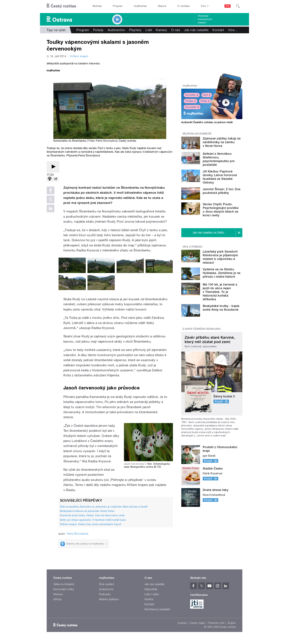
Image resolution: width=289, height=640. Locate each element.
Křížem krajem (79, 56)
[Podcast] (50, 179)
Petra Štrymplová (106, 140)
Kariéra (148, 599)
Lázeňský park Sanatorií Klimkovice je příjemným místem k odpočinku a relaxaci (220, 257)
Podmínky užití (216, 623)
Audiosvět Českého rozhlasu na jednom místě (207, 122)
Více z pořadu (193, 246)
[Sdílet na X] (50, 199)
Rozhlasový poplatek (157, 609)
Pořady (98, 30)
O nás (175, 30)
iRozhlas (97, 6)
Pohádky (189, 101)
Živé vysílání (190, 107)
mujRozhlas (140, 6)
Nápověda (150, 589)
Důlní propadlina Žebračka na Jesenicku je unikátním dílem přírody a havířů (104, 506)
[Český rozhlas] (61, 6)
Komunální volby (63, 589)
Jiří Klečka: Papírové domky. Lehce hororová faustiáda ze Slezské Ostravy (220, 177)
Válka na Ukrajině (63, 584)
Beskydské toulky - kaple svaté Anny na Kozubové (221, 307)
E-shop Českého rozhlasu (202, 328)
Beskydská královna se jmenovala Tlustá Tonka (87, 511)
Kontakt (218, 30)
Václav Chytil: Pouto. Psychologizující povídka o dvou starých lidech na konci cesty (221, 209)
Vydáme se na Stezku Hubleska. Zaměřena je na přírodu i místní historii (221, 272)
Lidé (149, 30)
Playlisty (135, 30)
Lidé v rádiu (151, 594)
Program (117, 6)
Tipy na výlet (56, 30)
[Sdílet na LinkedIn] (50, 208)
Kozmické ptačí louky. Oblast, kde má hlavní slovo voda (92, 515)
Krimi (205, 95)
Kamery (202, 23)
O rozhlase (183, 6)
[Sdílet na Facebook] (50, 190)
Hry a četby (190, 95)
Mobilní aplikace (109, 599)
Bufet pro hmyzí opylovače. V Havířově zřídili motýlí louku (93, 520)
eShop (57, 599)
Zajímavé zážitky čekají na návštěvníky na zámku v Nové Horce (221, 142)
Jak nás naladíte (196, 30)
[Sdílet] (56, 179)
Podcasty (105, 594)
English (232, 623)
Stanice (162, 6)
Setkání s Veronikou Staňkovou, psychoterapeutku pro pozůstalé (219, 159)
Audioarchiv (205, 19)
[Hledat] (237, 6)
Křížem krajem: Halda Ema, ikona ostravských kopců (90, 524)
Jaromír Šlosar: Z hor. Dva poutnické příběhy (221, 191)
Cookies (181, 623)
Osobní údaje (197, 623)
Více (233, 30)
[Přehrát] (53, 167)
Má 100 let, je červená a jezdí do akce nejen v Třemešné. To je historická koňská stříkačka (220, 292)
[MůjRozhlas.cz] (53, 70)
